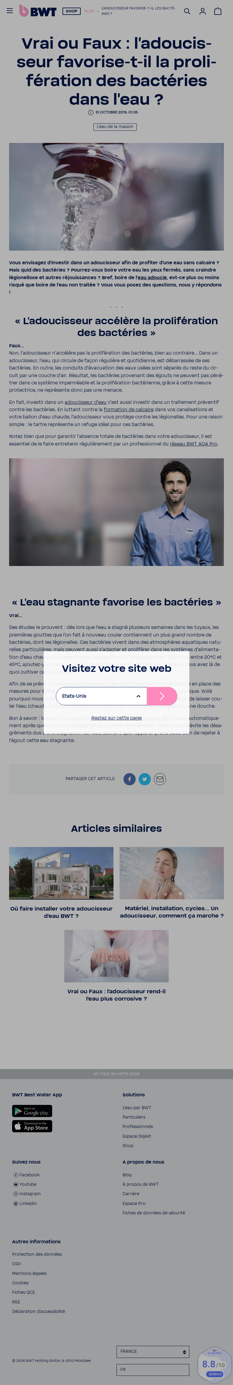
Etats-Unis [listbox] (74, 696)
